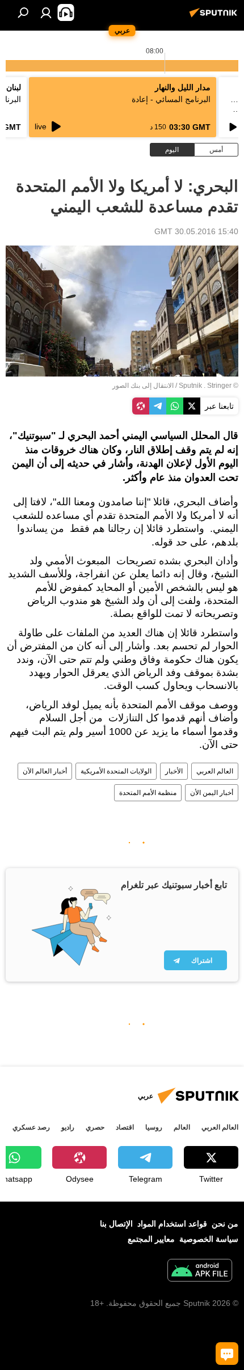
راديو (67, 1127)
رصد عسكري (31, 1127)
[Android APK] (199, 1271)
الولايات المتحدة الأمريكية (116, 771)
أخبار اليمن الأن (211, 793)
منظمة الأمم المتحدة (147, 793)
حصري (95, 1127)
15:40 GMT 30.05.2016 (196, 231)
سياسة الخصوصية (208, 1239)
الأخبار (174, 771)
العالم (182, 1127)
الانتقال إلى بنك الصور (143, 386)
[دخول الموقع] (46, 12)
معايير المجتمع (151, 1239)
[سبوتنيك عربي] (215, 17)
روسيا (153, 1127)
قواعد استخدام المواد (172, 1223)
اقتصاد (125, 1127)
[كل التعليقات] (227, 1353)
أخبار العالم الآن (45, 771)
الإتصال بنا (116, 1223)
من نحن (225, 1223)
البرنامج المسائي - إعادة (171, 99)
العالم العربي (214, 771)
